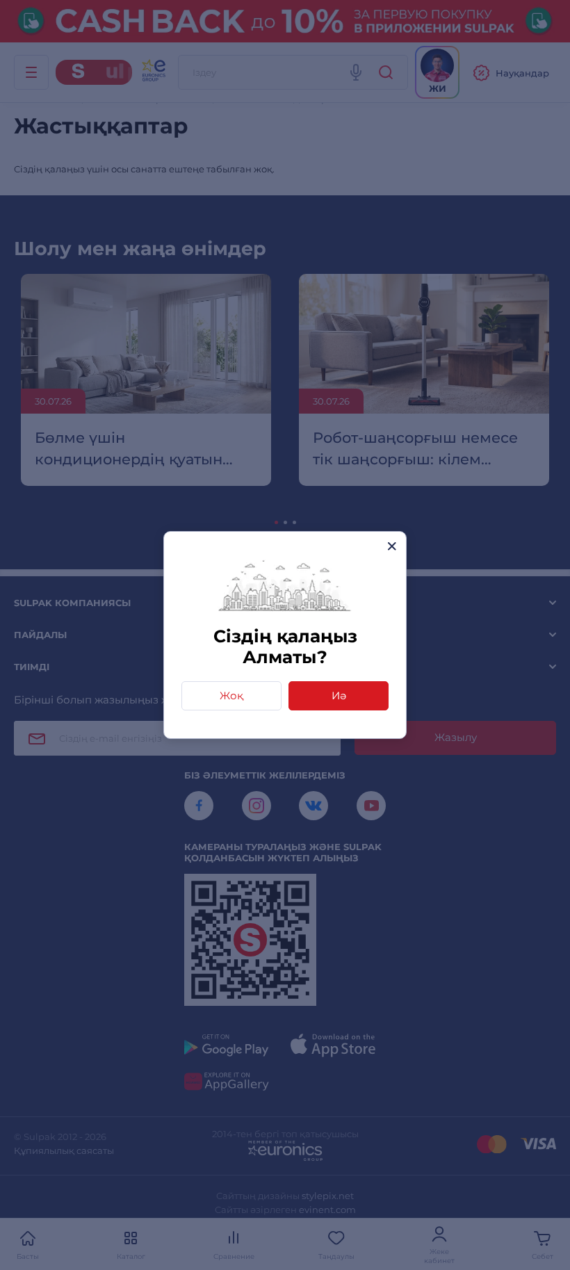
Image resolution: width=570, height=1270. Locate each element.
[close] (391, 546)
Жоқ (231, 695)
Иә (339, 695)
